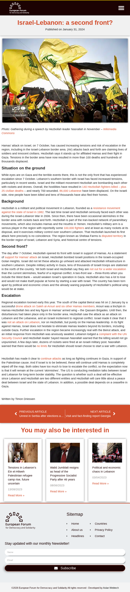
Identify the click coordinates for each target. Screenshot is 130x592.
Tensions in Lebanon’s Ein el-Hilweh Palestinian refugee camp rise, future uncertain (22, 475)
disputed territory (112, 236)
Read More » (16, 495)
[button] (121, 8)
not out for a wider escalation (108, 269)
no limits (42, 346)
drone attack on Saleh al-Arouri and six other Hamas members (55, 306)
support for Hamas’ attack (21, 257)
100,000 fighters (74, 228)
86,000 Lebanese (70, 190)
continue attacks (51, 358)
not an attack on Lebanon (23, 322)
